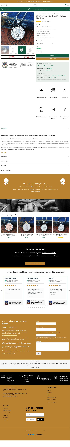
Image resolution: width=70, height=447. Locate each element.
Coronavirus (5, 408)
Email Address (40, 327)
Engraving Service (7, 410)
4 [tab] (29, 308)
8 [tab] (38, 308)
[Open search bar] (7, 5)
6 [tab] (34, 308)
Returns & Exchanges (51, 399)
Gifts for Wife (16, 364)
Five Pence (50, 363)
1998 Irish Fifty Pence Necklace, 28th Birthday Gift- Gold (26, 235)
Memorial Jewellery (23, 364)
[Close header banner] (67, 1)
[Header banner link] (34, 1)
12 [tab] (46, 308)
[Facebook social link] (34, 367)
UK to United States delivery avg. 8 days (17, 9)
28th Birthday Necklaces (53, 13)
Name (38, 321)
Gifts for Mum (10, 364)
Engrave (51, 55)
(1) (62, 237)
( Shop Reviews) (45, 21)
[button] (2, 29)
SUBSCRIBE (40, 419)
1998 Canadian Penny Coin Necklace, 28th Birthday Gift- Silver (8, 235)
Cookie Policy (5, 417)
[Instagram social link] (36, 367)
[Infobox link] (8, 378)
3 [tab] (27, 308)
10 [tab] (42, 308)
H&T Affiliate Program (52, 401)
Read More (3, 152)
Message (38, 341)
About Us (49, 390)
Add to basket (51, 58)
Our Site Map (6, 419)
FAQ (48, 394)
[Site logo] (34, 5)
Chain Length (38, 40)
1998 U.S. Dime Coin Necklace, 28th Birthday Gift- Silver (43, 235)
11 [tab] (44, 308)
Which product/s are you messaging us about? (48, 332)
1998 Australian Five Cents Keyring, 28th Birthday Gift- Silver (60, 235)
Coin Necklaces (44, 363)
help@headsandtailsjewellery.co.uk (9, 335)
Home (37, 13)
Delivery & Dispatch (51, 397)
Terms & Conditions (7, 412)
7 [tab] (36, 308)
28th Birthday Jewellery (43, 13)
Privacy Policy (5, 415)
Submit (38, 353)
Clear (37, 46)
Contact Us (49, 392)
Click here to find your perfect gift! (35, 262)
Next (68, 290)
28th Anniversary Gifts (14, 363)
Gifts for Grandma (63, 363)
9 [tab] (40, 308)
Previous (1, 290)
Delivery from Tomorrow (41, 97)
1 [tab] (23, 308)
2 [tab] (25, 308)
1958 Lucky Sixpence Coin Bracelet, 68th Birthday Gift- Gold (37, 302)
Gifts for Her (3, 364)
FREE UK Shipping (52, 97)
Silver (29, 364)
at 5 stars (40, 117)
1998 (7, 363)
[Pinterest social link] (38, 367)
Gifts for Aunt (56, 363)
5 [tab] (32, 308)
